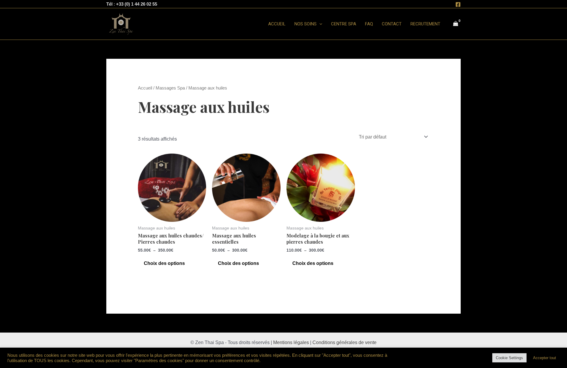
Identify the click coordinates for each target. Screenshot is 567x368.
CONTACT (392, 24)
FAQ (369, 24)
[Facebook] (458, 4)
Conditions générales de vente (344, 342)
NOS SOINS (305, 24)
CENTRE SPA (343, 24)
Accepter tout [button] (544, 358)
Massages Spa (170, 88)
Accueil (145, 88)
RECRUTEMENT (425, 24)
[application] (319, 24)
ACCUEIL (277, 24)
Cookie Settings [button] (509, 358)
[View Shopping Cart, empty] (456, 24)
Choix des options (164, 263)
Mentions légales (291, 342)
